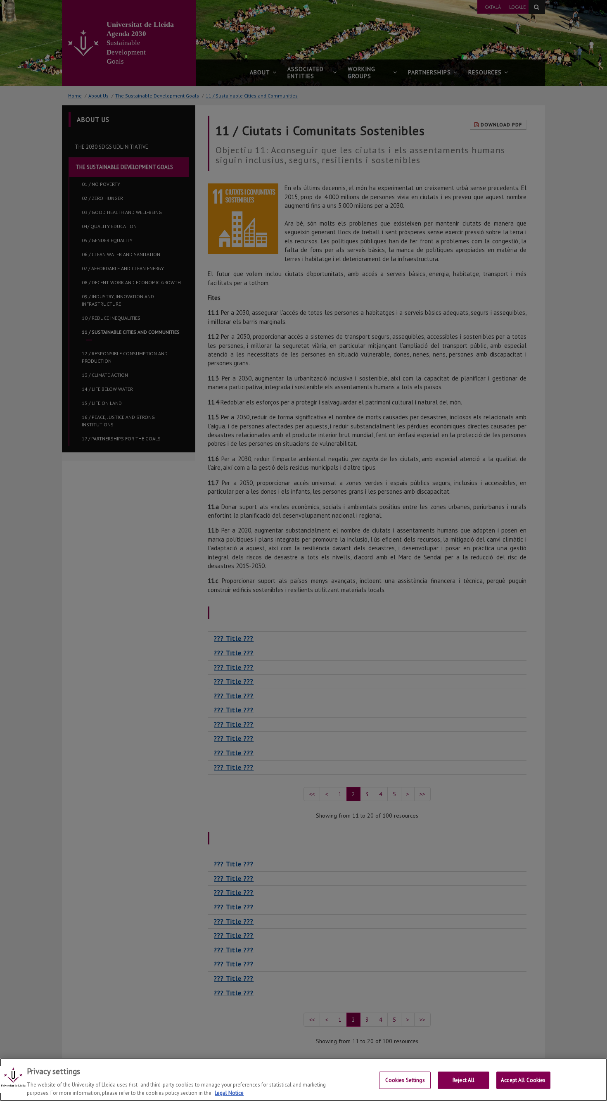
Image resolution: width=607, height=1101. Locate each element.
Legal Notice (229, 1092)
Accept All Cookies (523, 1080)
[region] (303, 1079)
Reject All (463, 1080)
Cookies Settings (405, 1080)
